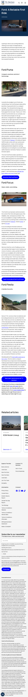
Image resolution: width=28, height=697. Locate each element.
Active (21, 221)
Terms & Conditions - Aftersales (7, 518)
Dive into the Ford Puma (10, 177)
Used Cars (4, 469)
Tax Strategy (5, 505)
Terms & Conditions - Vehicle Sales (7, 513)
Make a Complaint (6, 526)
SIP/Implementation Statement (7, 523)
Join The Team (5, 480)
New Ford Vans (5, 475)
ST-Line (7, 223)
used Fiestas (5, 327)
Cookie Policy (5, 493)
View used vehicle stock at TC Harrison (14, 379)
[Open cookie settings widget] (3, 694)
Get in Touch (19, 468)
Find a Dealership (20, 471)
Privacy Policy (5, 490)
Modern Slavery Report (5, 497)
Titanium (12, 140)
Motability (4, 483)
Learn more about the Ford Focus (13, 279)
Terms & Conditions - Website (7, 509)
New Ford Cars (5, 472)
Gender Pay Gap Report (6, 501)
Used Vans (4, 477)
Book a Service (5, 467)
